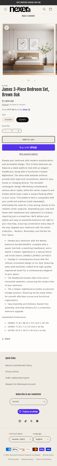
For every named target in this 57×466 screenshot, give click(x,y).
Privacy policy (13, 459)
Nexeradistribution (17, 455)
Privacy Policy (12, 372)
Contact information (43, 459)
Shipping (5, 105)
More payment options (28, 154)
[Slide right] (35, 81)
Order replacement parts (17, 378)
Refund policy (48, 455)
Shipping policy (27, 459)
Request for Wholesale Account (21, 384)
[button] (5, 9)
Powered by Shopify (32, 455)
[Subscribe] (44, 401)
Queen (22, 119)
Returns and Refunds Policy (19, 365)
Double (10, 120)
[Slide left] (22, 81)
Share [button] (7, 339)
